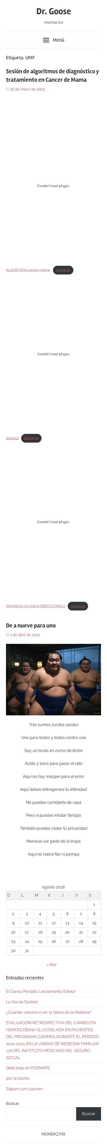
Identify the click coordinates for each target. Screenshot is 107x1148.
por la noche (17, 1078)
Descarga (63, 270)
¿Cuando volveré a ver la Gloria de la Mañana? (48, 1012)
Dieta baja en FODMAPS (28, 1068)
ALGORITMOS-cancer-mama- (28, 270)
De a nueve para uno (31, 625)
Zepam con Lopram (24, 1088)
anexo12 (12, 438)
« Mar (51, 964)
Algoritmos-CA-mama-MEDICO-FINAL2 (35, 606)
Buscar (12, 1103)
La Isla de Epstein (22, 1002)
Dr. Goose (53, 11)
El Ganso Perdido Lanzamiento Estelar (41, 991)
